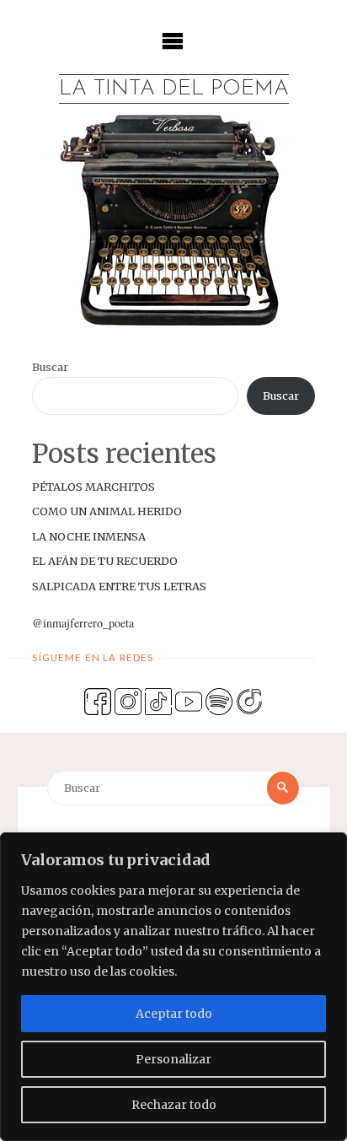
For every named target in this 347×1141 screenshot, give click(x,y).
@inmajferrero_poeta (83, 623)
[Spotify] (219, 701)
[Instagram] (128, 701)
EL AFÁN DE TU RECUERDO (105, 561)
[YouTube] (189, 701)
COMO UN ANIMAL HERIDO (107, 511)
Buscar (50, 367)
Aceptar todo (174, 1013)
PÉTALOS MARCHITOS (93, 486)
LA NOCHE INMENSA (89, 536)
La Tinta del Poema (174, 89)
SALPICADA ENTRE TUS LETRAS (119, 586)
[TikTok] (158, 701)
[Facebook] (98, 701)
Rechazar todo (173, 1104)
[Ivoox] (249, 701)
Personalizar (173, 1059)
